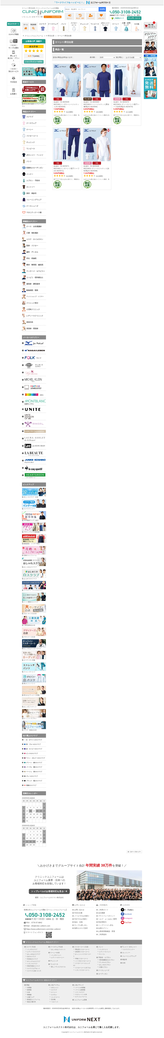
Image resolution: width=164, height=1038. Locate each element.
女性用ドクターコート (82, 952)
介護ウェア (30, 997)
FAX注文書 (78, 913)
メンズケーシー (56, 955)
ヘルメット (54, 1002)
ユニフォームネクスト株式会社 (52, 897)
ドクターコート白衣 (81, 947)
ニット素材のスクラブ (31, 602)
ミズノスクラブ (32, 963)
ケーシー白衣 (55, 953)
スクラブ (54, 990)
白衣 (123, 963)
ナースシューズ (103, 970)
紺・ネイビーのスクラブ (34, 749)
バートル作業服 (80, 987)
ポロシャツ (54, 987)
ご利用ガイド (103, 910)
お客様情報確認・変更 (106, 931)
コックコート (55, 997)
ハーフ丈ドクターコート (83, 961)
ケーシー (54, 992)
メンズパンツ (103, 949)
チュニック (84, 24)
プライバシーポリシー (106, 916)
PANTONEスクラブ (33, 966)
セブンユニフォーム (81, 996)
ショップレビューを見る (33, 61)
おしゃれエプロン (105, 965)
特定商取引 (102, 922)
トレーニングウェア (129, 956)
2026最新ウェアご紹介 (31, 520)
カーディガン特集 (29, 660)
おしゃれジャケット (30, 707)
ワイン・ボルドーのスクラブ (35, 758)
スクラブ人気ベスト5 (34, 971)
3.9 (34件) (99, 112)
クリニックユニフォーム (48, 876)
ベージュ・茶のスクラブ (34, 771)
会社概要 (101, 913)
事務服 (29, 995)
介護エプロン (103, 967)
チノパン (102, 954)
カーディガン (103, 974)
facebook (128, 914)
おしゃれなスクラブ (30, 567)
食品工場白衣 (31, 1002)
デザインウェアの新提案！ (32, 532)
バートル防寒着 (80, 990)
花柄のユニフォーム (30, 555)
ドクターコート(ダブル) (83, 968)
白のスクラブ (31, 956)
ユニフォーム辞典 (80, 1000)
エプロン (54, 995)
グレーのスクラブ (32, 776)
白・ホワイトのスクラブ (34, 740)
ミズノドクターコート (82, 970)
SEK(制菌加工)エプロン (107, 960)
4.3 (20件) (99, 176)
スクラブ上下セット (33, 968)
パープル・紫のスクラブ (34, 767)
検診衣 (124, 959)
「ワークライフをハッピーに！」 (69, 2)
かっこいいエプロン (30, 718)
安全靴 (53, 999)
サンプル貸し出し (81, 925)
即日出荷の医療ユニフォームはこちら (33, 105)
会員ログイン (103, 928)
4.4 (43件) (69, 176)
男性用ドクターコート (82, 949)
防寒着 (29, 990)
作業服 (29, 987)
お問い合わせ (135, 18)
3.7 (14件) (129, 112)
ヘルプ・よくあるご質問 (107, 919)
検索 (101, 9)
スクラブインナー (29, 509)
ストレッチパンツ (29, 672)
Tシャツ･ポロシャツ (129, 947)
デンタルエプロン (105, 962)
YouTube (128, 922)
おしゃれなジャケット (58, 949)
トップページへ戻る (105, 925)
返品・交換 (78, 922)
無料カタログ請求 (81, 928)
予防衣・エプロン (104, 957)
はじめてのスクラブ (30, 579)
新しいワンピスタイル (58, 967)
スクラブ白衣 (31, 947)
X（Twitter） (130, 910)
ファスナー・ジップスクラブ (33, 590)
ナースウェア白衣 (56, 947)
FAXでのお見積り (80, 919)
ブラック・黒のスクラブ (34, 781)
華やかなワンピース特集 (31, 695)
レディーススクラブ (33, 952)
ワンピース (95, 24)
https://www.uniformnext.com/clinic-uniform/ (43, 929)
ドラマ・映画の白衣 (30, 730)
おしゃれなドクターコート (32, 648)
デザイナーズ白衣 (29, 637)
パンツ (100, 947)
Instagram (129, 918)
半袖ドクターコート (81, 958)
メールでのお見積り (81, 916)
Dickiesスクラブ (32, 959)
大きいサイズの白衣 (30, 613)
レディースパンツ (105, 952)
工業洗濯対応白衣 (29, 625)
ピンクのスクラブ (32, 753)
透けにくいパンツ (29, 683)
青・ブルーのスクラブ (33, 744)
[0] (150, 31)
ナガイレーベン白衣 (81, 994)
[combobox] (82, 9)
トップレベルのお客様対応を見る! (48, 891)
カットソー (126, 953)
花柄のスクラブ (31, 785)
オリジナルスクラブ (33, 961)
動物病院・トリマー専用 (31, 544)
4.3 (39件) (69, 112)
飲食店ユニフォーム (33, 999)
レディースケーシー (57, 957)
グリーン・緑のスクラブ (34, 762)
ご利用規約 (102, 934)
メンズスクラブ (32, 949)
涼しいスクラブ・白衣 (31, 497)
